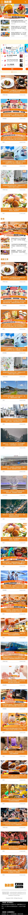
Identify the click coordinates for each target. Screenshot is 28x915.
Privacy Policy (17, 895)
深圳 (4, 400)
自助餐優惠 (13, 914)
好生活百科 (5, 495)
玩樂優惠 (12, 35)
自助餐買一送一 (5, 914)
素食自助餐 (20, 914)
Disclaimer (10, 895)
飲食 (4, 142)
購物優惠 (4, 118)
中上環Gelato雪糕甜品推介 (11, 906)
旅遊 (4, 424)
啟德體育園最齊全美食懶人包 (9, 904)
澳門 (4, 566)
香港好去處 (13, 23)
